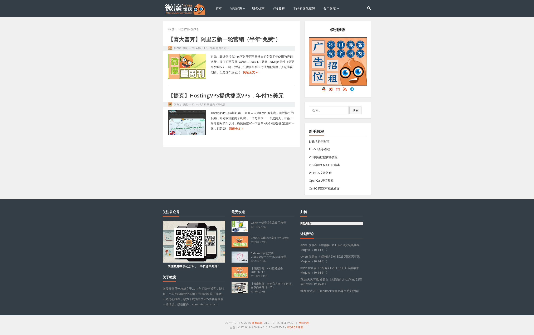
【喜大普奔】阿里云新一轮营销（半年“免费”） (224, 39)
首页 (219, 8)
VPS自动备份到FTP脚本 (324, 165)
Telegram (352, 90)
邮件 (338, 90)
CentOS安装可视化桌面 (324, 188)
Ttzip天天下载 (309, 279)
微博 (331, 90)
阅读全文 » (250, 72)
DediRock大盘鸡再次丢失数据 (338, 291)
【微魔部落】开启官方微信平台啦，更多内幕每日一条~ (272, 285)
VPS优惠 (236, 8)
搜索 (355, 110)
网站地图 (304, 323)
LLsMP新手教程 (319, 149)
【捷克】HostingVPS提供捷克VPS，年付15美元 (226, 95)
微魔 (185, 48)
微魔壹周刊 (222, 48)
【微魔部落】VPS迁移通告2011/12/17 (267, 270)
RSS (345, 90)
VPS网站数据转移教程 (323, 157)
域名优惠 (258, 8)
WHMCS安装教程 (320, 173)
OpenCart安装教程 (321, 180)
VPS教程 (279, 8)
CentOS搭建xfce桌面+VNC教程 (270, 238)
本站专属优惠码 (304, 8)
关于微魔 (329, 8)
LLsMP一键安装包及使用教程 (268, 222)
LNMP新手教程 (319, 141)
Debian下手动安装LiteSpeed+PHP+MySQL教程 (268, 255)
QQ (324, 90)
